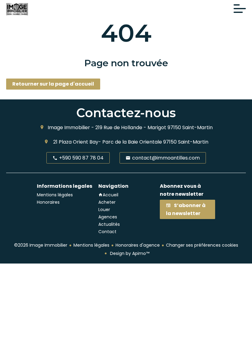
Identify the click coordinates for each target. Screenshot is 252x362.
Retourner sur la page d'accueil (53, 83)
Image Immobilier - (71, 127)
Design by (129, 253)
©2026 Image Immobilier (40, 245)
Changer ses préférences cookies (202, 245)
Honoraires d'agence (138, 245)
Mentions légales (91, 245)
